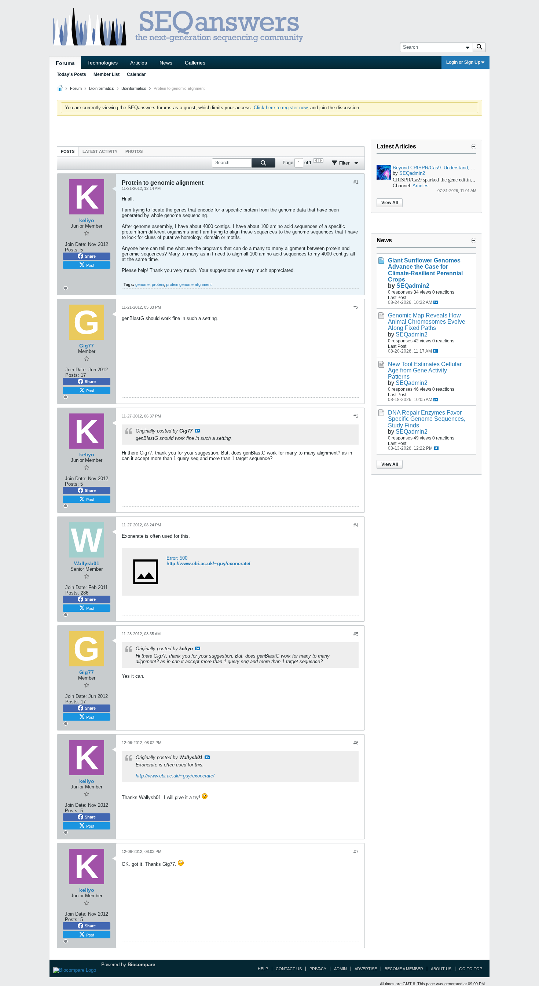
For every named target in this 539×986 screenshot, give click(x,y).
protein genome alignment (189, 284)
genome (142, 284)
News (166, 63)
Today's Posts (71, 74)
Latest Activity (99, 151)
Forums (65, 63)
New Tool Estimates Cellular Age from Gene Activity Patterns (425, 370)
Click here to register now (280, 107)
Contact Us (289, 969)
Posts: (72, 250)
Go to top (470, 969)
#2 (356, 307)
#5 (356, 634)
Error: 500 (176, 558)
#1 (356, 182)
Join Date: (76, 244)
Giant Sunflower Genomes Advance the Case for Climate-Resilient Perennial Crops (425, 269)
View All (389, 202)
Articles (138, 63)
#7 (356, 851)
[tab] (67, 151)
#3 (356, 416)
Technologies (102, 63)
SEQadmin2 (412, 173)
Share (90, 256)
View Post (197, 431)
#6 (356, 743)
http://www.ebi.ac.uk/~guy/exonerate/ (208, 563)
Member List (107, 74)
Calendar (136, 74)
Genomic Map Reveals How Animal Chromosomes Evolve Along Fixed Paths (426, 321)
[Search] (479, 47)
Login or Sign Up (463, 62)
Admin (340, 969)
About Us (441, 969)
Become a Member (404, 969)
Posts (67, 151)
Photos (134, 151)
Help (263, 969)
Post (90, 265)
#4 (356, 525)
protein (158, 284)
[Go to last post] (435, 302)
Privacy (317, 969)
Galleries (195, 63)
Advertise (366, 969)
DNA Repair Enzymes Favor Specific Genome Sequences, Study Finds (426, 418)
